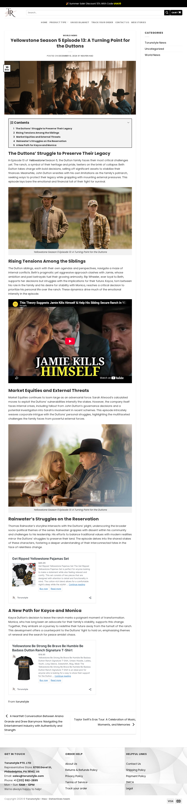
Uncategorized (154, 49)
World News (70, 35)
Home (44, 22)
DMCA (130, 782)
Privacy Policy (74, 776)
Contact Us (122, 22)
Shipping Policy (136, 770)
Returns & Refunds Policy (81, 770)
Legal (129, 788)
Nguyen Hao (87, 56)
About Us (71, 764)
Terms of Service (76, 782)
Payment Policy (136, 776)
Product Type (58, 22)
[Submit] (167, 13)
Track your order (102, 22)
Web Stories (138, 22)
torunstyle (22, 701)
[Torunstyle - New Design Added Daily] (13, 12)
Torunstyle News (155, 42)
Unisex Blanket (79, 22)
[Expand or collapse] (128, 122)
